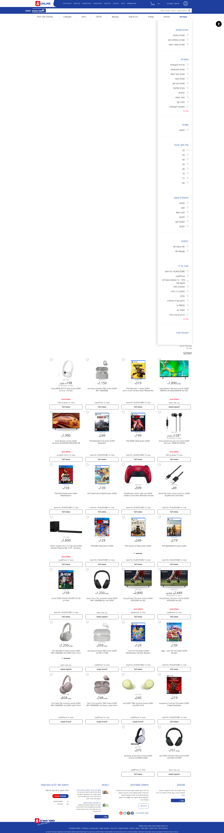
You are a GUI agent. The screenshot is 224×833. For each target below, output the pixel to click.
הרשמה (176, 3)
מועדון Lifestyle (131, 3)
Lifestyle (67, 17)
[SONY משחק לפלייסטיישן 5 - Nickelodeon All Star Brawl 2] (138, 621)
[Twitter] (124, 813)
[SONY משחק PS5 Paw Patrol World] (102, 463)
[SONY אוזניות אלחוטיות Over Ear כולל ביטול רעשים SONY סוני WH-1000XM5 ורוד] (66, 673)
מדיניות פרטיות (163, 828)
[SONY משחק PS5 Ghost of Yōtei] (138, 516)
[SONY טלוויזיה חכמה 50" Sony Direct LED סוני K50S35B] (174, 568)
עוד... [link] (181, 800)
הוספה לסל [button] (138, 407)
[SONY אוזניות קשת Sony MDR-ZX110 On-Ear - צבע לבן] (66, 358)
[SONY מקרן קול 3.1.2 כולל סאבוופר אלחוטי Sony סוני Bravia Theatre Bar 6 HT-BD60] (66, 516)
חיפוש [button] (28, 11)
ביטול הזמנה (107, 3)
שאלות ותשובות (97, 3)
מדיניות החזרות (67, 3)
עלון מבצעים (94, 828)
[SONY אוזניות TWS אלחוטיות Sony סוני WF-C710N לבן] (102, 621)
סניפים (123, 3)
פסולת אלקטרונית (74, 828)
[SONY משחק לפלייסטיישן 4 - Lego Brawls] (174, 621)
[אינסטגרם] (128, 813)
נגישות (137, 828)
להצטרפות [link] (143, 806)
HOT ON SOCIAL (45, 17)
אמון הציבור (144, 828)
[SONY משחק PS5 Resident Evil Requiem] (102, 411)
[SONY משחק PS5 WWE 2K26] (138, 411)
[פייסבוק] (132, 813)
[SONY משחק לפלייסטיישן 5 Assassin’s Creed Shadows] (174, 673)
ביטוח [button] (84, 17)
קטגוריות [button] (183, 17)
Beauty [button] (115, 17)
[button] (155, 3)
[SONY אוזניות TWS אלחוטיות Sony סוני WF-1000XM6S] (102, 358)
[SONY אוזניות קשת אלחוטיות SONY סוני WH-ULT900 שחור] (174, 726)
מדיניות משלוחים (86, 3)
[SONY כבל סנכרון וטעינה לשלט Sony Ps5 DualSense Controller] (174, 463)
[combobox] (112, 10)
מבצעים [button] (167, 17)
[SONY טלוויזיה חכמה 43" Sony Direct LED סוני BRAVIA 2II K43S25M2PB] (174, 358)
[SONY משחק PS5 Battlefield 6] (174, 516)
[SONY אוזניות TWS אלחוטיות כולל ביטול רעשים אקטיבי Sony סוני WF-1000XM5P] (102, 673)
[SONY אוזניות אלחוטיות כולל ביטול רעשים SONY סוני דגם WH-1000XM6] (102, 568)
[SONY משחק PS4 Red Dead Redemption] (66, 463)
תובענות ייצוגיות (104, 828)
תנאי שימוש (77, 3)
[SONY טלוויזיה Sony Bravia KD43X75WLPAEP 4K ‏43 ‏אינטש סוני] (66, 411)
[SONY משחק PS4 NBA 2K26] (102, 516)
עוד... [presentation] (104, 816)
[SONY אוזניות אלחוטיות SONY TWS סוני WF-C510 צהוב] (138, 673)
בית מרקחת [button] (133, 17)
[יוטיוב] (121, 813)
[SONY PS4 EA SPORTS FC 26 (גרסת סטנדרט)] (66, 568)
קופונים (151, 17)
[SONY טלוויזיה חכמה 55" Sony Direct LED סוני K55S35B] (138, 568)
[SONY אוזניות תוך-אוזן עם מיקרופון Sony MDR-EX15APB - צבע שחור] (174, 411)
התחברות (170, 3)
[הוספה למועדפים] (159, 360)
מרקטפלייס (85, 828)
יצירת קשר (116, 3)
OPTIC (99, 17)
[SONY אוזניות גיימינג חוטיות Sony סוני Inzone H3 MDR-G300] (138, 726)
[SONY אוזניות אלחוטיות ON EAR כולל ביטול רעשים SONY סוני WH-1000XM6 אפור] (66, 621)
